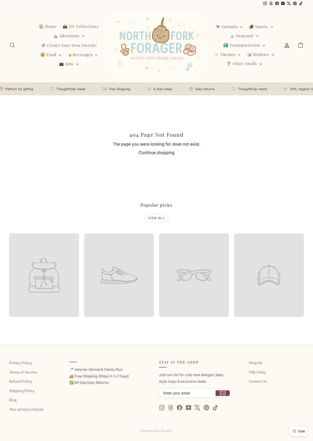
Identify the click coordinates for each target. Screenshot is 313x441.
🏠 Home (48, 26)
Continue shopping (156, 152)
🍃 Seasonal (242, 35)
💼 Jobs (67, 63)
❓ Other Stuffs (242, 63)
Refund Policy (20, 381)
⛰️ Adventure (67, 35)
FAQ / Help (257, 372)
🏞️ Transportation (242, 45)
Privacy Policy (20, 363)
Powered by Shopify (156, 431)
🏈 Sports (259, 26)
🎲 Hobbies (259, 54)
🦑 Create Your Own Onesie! (69, 45)
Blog (12, 400)
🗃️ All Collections (81, 26)
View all (156, 218)
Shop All (255, 363)
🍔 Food (49, 54)
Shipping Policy (22, 391)
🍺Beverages (81, 54)
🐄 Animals (227, 26)
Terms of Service (23, 372)
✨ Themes (225, 54)
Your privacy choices (26, 409)
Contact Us (258, 381)
